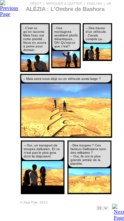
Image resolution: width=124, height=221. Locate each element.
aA (109, 3)
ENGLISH (94, 3)
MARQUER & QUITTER (64, 3)
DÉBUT (35, 3)
